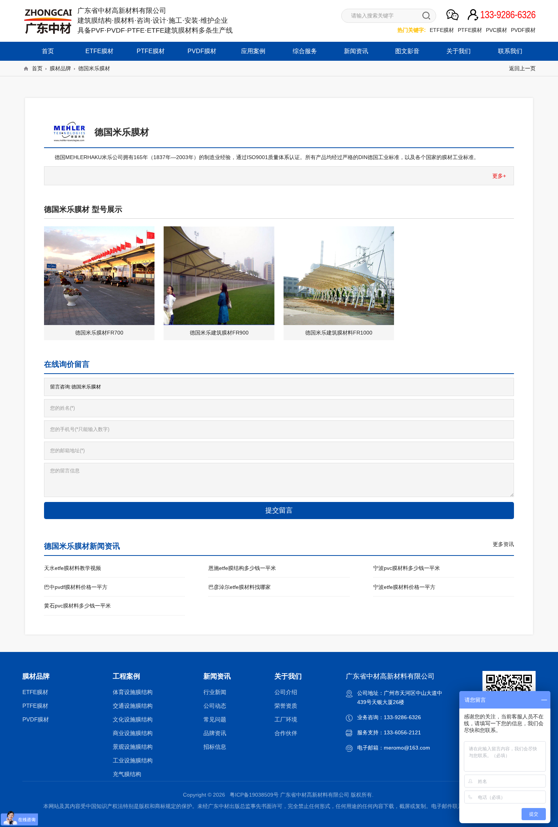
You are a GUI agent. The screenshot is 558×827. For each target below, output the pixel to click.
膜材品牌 (60, 68)
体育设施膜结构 (133, 692)
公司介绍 (285, 692)
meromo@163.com (407, 748)
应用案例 (253, 51)
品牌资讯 (214, 733)
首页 (48, 51)
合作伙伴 (285, 733)
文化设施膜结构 (133, 719)
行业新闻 (214, 692)
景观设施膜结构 (133, 746)
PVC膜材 (496, 30)
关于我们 (458, 51)
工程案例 (126, 676)
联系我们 (510, 51)
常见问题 (214, 719)
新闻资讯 (356, 51)
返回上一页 (522, 68)
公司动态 (214, 705)
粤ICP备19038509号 (254, 795)
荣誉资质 (285, 705)
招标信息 (214, 746)
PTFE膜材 (470, 30)
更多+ (499, 176)
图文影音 (407, 51)
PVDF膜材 (523, 30)
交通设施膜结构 (133, 705)
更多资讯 (503, 544)
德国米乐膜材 (94, 68)
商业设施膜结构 (133, 733)
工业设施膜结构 (133, 760)
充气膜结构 (127, 774)
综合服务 (305, 51)
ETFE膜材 (442, 30)
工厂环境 (285, 719)
